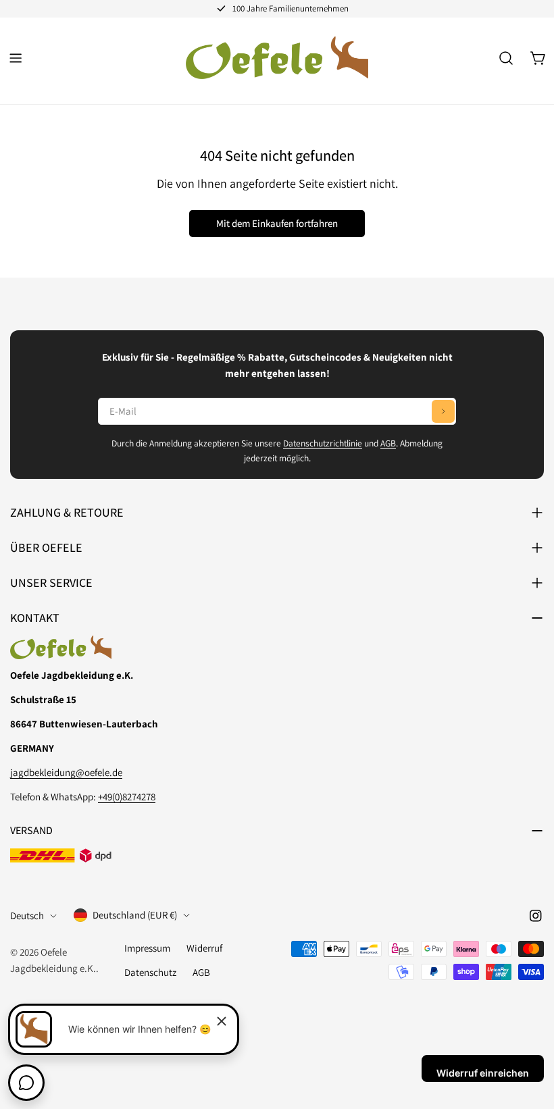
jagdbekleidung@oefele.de (66, 772)
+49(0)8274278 (126, 796)
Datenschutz (150, 972)
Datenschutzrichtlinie (322, 443)
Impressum (147, 948)
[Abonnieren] (443, 411)
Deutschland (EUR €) (135, 914)
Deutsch (27, 915)
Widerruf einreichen (482, 1073)
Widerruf (204, 948)
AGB (388, 443)
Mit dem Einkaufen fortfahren (277, 223)
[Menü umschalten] (15, 58)
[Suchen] (506, 58)
